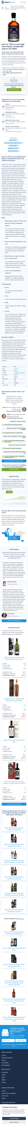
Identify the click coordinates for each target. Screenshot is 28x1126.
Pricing (3, 1077)
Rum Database (7, 7)
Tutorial (3, 1074)
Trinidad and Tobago (19, 372)
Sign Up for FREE (14, 469)
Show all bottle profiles (14, 804)
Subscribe (21, 1040)
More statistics (8, 109)
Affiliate (3, 1079)
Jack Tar (16, 368)
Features (4, 1055)
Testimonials (5, 1072)
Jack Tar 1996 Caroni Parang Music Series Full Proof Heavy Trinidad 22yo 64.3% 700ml (14, 1000)
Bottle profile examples (7, 1057)
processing (19, 1044)
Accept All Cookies (14, 1118)
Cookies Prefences (14, 1122)
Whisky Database (6, 1065)
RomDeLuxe (16, 616)
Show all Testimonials (14, 620)
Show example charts (10, 117)
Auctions (4, 1060)
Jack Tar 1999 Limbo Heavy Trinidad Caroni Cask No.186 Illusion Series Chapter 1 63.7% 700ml (14, 982)
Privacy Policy (5, 1095)
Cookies (3, 1098)
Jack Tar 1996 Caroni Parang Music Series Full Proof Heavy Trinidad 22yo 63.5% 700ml (14, 1019)
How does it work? (9, 123)
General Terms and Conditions (9, 1093)
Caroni (15, 370)
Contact (3, 1090)
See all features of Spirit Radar (14, 461)
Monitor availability (14, 89)
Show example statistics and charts (13, 131)
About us (4, 1082)
